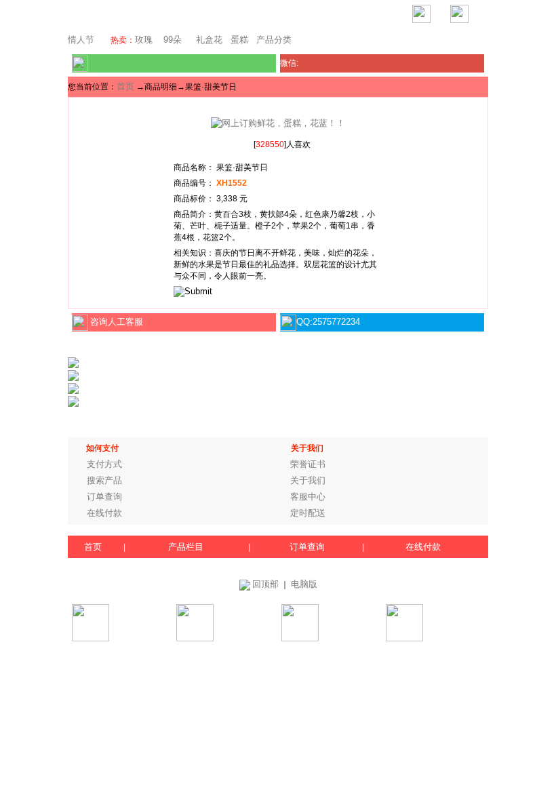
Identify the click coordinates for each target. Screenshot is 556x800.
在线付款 (104, 513)
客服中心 (307, 497)
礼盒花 (209, 40)
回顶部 (265, 584)
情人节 (81, 40)
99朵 (171, 40)
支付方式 (104, 464)
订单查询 (104, 497)
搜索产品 (104, 480)
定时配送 (307, 513)
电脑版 (304, 584)
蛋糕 (239, 40)
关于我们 (307, 480)
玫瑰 (144, 40)
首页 (125, 86)
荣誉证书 (307, 464)
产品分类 (274, 40)
